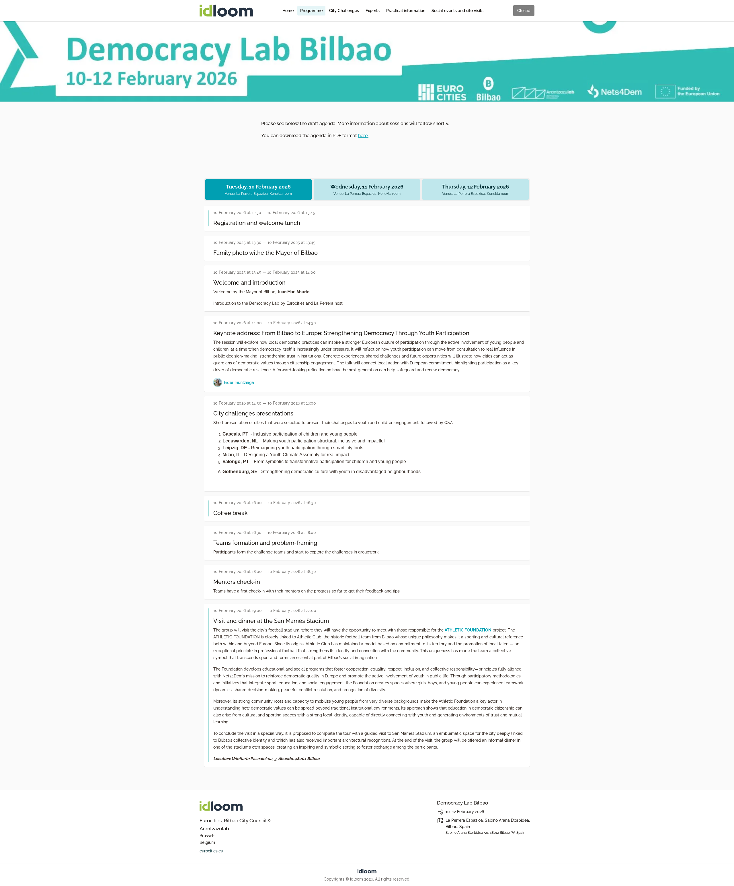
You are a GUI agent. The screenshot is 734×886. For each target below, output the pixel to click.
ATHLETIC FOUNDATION (468, 630)
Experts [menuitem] (373, 10)
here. (363, 135)
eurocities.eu (211, 851)
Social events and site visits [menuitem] (457, 10)
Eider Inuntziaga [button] (239, 382)
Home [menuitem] (288, 10)
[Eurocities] (248, 806)
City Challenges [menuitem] (344, 10)
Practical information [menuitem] (405, 10)
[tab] (258, 189)
